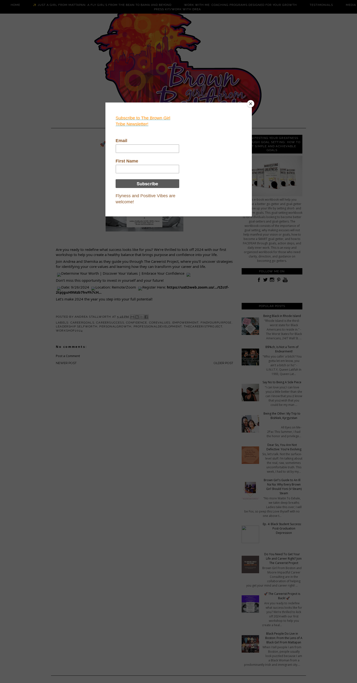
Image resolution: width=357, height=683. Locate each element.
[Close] (250, 103)
